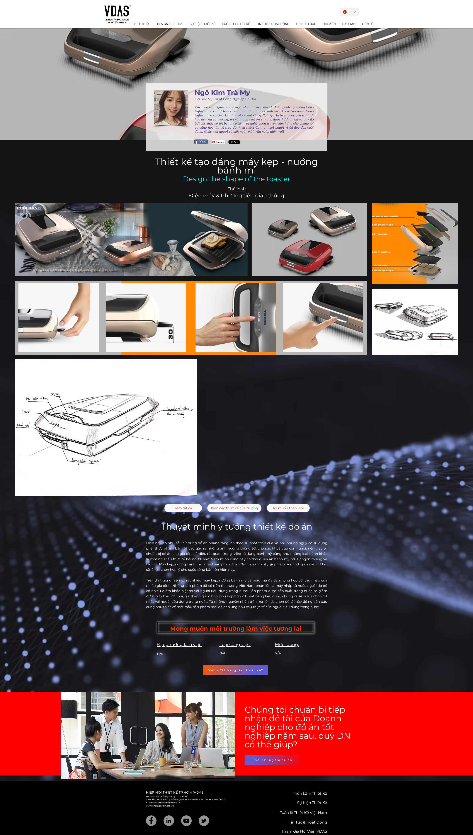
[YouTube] (186, 820)
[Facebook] (151, 820)
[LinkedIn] (169, 820)
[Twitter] (204, 820)
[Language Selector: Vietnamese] (349, 12)
